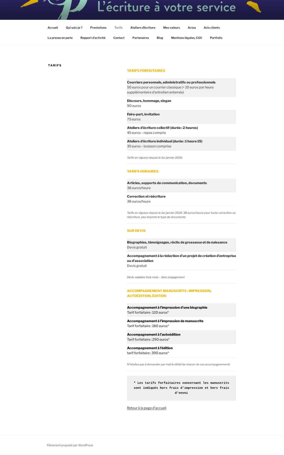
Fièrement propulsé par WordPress (70, 445)
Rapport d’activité (92, 37)
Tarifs (118, 27)
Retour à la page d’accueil (146, 408)
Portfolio (216, 37)
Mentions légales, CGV (186, 37)
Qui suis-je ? (74, 27)
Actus (192, 27)
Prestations (98, 27)
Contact (119, 37)
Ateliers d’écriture (142, 27)
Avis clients (212, 27)
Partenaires (140, 37)
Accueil (53, 27)
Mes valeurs (171, 27)
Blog (160, 37)
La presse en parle (60, 37)
